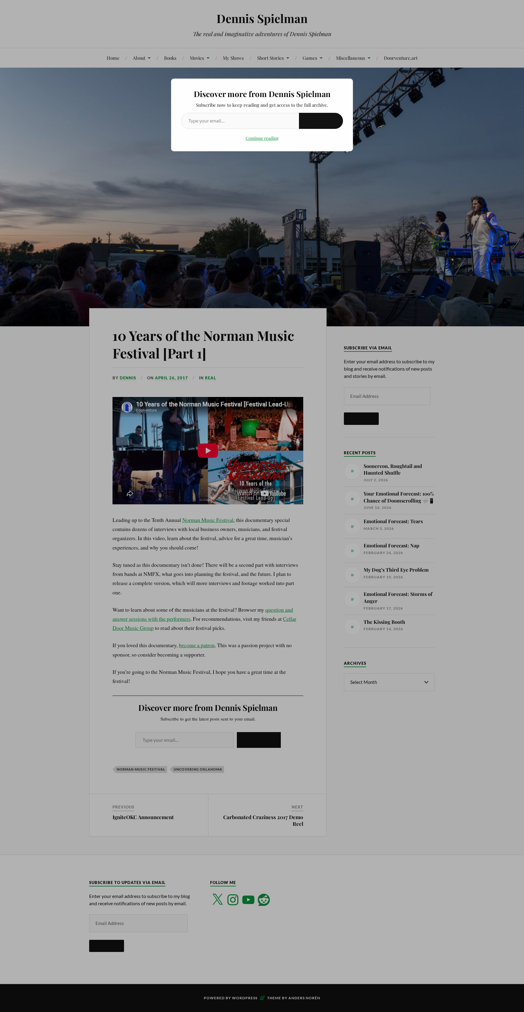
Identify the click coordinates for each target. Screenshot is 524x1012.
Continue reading (262, 138)
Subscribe (321, 120)
